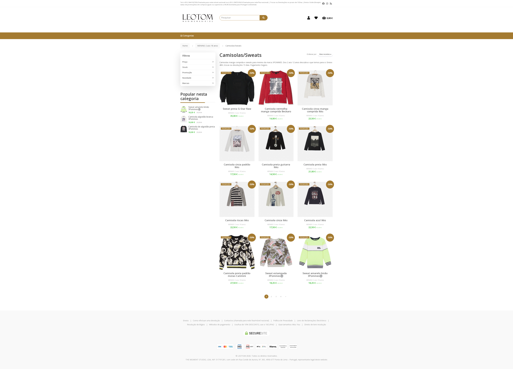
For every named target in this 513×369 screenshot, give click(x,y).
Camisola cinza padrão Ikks (237, 166)
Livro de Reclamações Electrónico (311, 320)
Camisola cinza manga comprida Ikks (315, 110)
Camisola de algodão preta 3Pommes (201, 127)
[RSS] (331, 3)
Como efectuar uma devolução (206, 320)
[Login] (308, 18)
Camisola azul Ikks (315, 220)
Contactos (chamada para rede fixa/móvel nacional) (246, 320)
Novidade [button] (186, 78)
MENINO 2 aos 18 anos (237, 113)
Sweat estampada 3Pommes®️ (276, 274)
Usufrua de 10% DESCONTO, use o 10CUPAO (254, 324)
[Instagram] (327, 3)
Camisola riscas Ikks (237, 220)
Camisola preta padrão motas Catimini (237, 274)
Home (185, 45)
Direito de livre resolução (315, 324)
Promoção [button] (187, 72)
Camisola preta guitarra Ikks (276, 166)
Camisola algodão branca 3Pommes (200, 117)
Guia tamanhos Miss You (289, 324)
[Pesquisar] (264, 17)
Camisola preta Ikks (315, 164)
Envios (186, 320)
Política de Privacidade (283, 320)
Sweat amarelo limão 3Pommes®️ (198, 108)
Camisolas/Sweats (240, 55)
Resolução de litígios (196, 324)
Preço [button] (184, 62)
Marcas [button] (185, 83)
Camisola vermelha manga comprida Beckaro (276, 110)
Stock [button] (185, 67)
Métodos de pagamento (219, 324)
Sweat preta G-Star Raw (237, 108)
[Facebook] (323, 3)
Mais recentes (324, 54)
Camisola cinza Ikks (276, 220)
